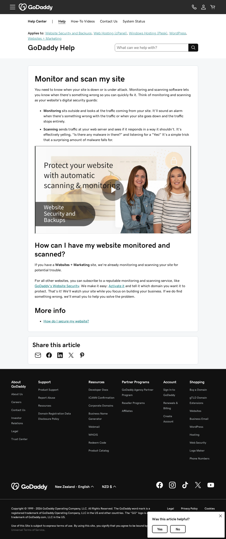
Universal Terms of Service (27, 529)
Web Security (198, 442)
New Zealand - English (72, 486)
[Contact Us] (194, 7)
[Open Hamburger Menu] (11, 7)
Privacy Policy (189, 508)
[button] (220, 516)
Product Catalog (99, 450)
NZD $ (107, 486)
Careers (16, 402)
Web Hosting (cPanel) (110, 33)
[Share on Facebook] (49, 355)
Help (62, 21)
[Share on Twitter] (71, 355)
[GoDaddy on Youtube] (211, 487)
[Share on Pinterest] (82, 355)
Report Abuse (46, 397)
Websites (195, 410)
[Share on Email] (37, 355)
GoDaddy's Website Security (57, 286)
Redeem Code (97, 442)
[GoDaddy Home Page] (29, 486)
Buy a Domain (198, 389)
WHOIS (93, 434)
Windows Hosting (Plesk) (148, 33)
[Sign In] (203, 7)
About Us (17, 394)
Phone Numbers (199, 458)
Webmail (94, 426)
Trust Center (19, 439)
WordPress (177, 33)
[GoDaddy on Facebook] (160, 487)
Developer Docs (98, 389)
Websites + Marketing (45, 38)
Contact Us (108, 21)
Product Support (48, 389)
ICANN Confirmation (101, 397)
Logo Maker (197, 450)
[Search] (193, 48)
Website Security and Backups (68, 33)
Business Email (199, 418)
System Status (134, 21)
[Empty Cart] (213, 7)
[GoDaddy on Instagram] (172, 487)
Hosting (194, 434)
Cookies (210, 508)
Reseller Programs (133, 402)
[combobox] (152, 48)
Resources (44, 405)
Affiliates (127, 410)
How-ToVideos (83, 21)
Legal (14, 431)
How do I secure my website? (66, 321)
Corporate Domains (101, 405)
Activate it (116, 286)
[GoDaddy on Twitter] (198, 487)
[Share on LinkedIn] (60, 355)
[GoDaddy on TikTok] (185, 487)
